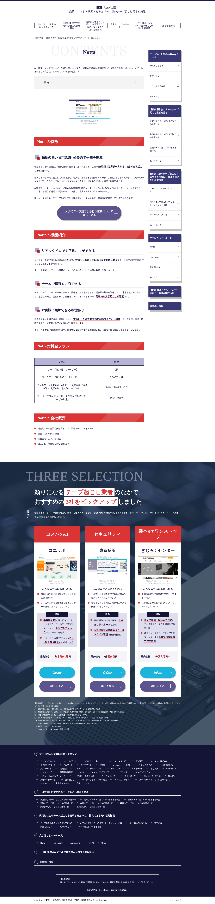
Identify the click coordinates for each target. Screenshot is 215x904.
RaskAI (91, 842)
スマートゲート (156, 76)
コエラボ (78, 768)
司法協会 (63, 768)
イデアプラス (86, 764)
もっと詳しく (155, 96)
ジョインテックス (142, 772)
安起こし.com (82, 783)
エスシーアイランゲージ (102, 772)
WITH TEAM (171, 768)
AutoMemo (155, 267)
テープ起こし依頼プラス (83, 775)
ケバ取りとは (65, 826)
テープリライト (117, 768)
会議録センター (62, 783)
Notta (152, 246)
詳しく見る (57, 686)
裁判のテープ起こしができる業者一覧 (56, 803)
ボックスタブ (46, 772)
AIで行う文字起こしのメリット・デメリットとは (162, 203)
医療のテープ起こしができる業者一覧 (163, 149)
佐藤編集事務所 (66, 772)
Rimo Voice (155, 256)
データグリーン (96, 768)
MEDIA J (172, 775)
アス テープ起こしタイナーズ (53, 775)
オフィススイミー (146, 764)
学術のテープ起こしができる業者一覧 (96, 803)
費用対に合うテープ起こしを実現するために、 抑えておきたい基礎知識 (95, 25)
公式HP (57, 672)
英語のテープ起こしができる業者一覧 (136, 803)
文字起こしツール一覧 (119, 25)
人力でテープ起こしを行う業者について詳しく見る (89, 213)
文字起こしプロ (71, 779)
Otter (103, 842)
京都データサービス (48, 779)
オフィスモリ (130, 775)
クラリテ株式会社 (157, 86)
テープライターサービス (96, 779)
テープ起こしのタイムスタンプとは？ (163, 190)
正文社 (102, 764)
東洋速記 (139, 761)
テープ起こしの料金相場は (89, 826)
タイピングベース (48, 764)
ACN (82, 772)
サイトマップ (175, 900)
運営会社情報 (168, 25)
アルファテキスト (157, 66)
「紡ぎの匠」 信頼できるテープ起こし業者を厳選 (70, 900)
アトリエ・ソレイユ (123, 779)
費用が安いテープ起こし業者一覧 (90, 806)
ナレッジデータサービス (117, 761)
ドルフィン (68, 764)
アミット (124, 772)
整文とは (158, 823)
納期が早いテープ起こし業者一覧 (54, 806)
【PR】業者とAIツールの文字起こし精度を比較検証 (144, 25)
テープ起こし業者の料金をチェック (46, 25)
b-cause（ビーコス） (122, 764)
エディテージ (137, 768)
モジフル (44, 783)
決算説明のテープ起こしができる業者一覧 (163, 123)
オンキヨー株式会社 (159, 761)
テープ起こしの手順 (158, 215)
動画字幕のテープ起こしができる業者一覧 (163, 136)
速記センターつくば (152, 775)
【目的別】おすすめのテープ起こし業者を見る (71, 25)
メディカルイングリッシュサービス (154, 779)
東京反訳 (154, 768)
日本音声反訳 (167, 764)
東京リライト (46, 768)
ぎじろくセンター (109, 775)
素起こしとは (46, 826)
